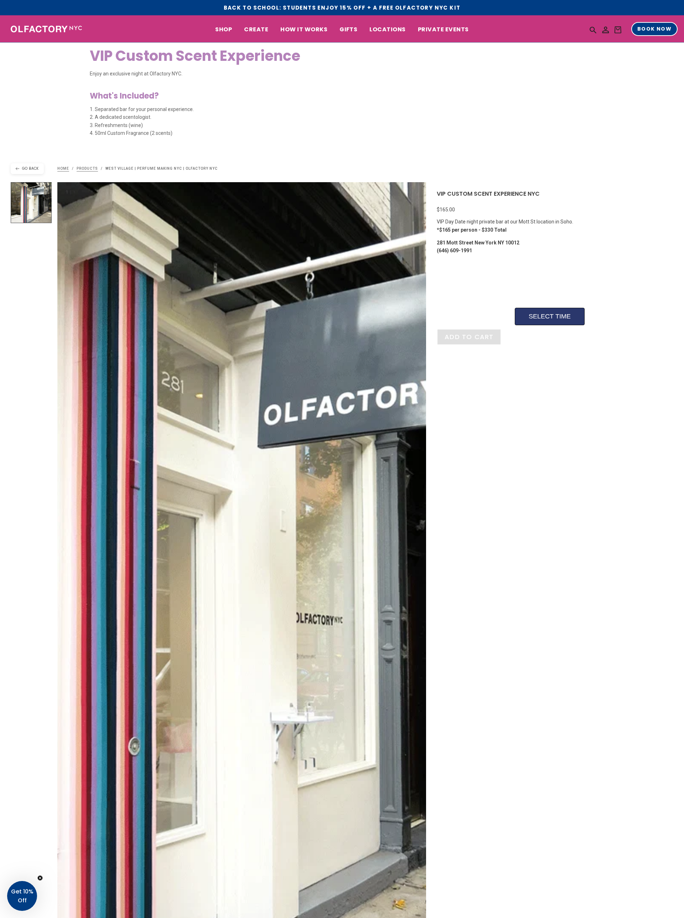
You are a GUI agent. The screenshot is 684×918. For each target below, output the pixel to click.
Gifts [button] (348, 30)
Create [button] (256, 30)
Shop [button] (223, 30)
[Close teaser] (40, 878)
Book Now (654, 29)
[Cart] (617, 30)
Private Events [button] (443, 30)
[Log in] (606, 30)
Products (87, 168)
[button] (593, 29)
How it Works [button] (303, 30)
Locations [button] (387, 30)
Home (63, 168)
